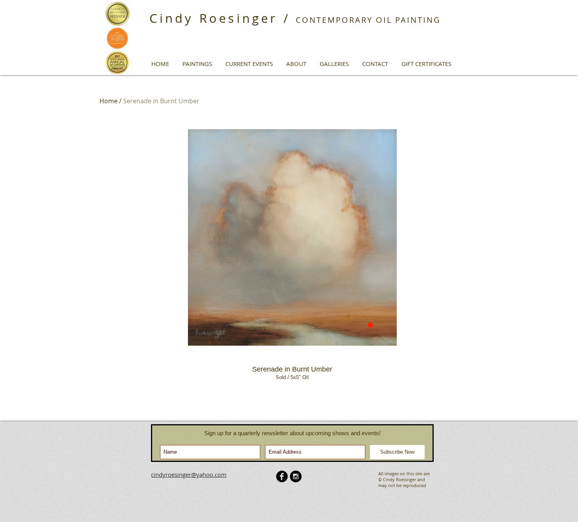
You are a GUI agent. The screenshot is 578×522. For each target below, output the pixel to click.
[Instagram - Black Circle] (296, 476)
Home (108, 101)
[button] (197, 63)
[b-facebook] (282, 476)
